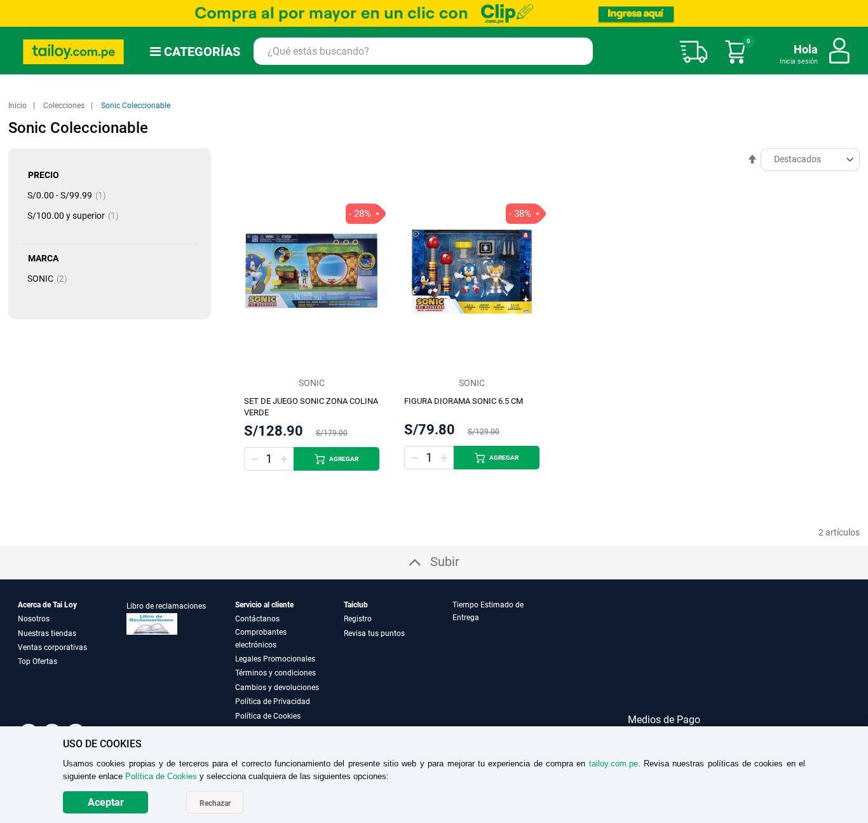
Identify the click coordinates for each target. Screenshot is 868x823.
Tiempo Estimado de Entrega (488, 611)
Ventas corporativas (52, 647)
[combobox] (423, 51)
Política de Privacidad (272, 701)
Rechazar (215, 803)
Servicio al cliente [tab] (264, 604)
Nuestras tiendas (47, 633)
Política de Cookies (268, 716)
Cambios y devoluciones (277, 687)
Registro (358, 618)
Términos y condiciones (275, 672)
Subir (444, 561)
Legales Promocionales (275, 658)
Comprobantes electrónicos (261, 638)
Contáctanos (257, 618)
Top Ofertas (37, 661)
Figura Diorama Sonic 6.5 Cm (463, 401)
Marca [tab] (43, 258)
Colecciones (64, 105)
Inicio (18, 105)
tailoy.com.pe (613, 763)
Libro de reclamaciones (166, 606)
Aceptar (106, 802)
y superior (76, 216)
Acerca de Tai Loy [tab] (47, 604)
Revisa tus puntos (374, 633)
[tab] (505, 660)
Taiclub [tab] (356, 604)
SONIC (51, 278)
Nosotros (34, 618)
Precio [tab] (43, 175)
